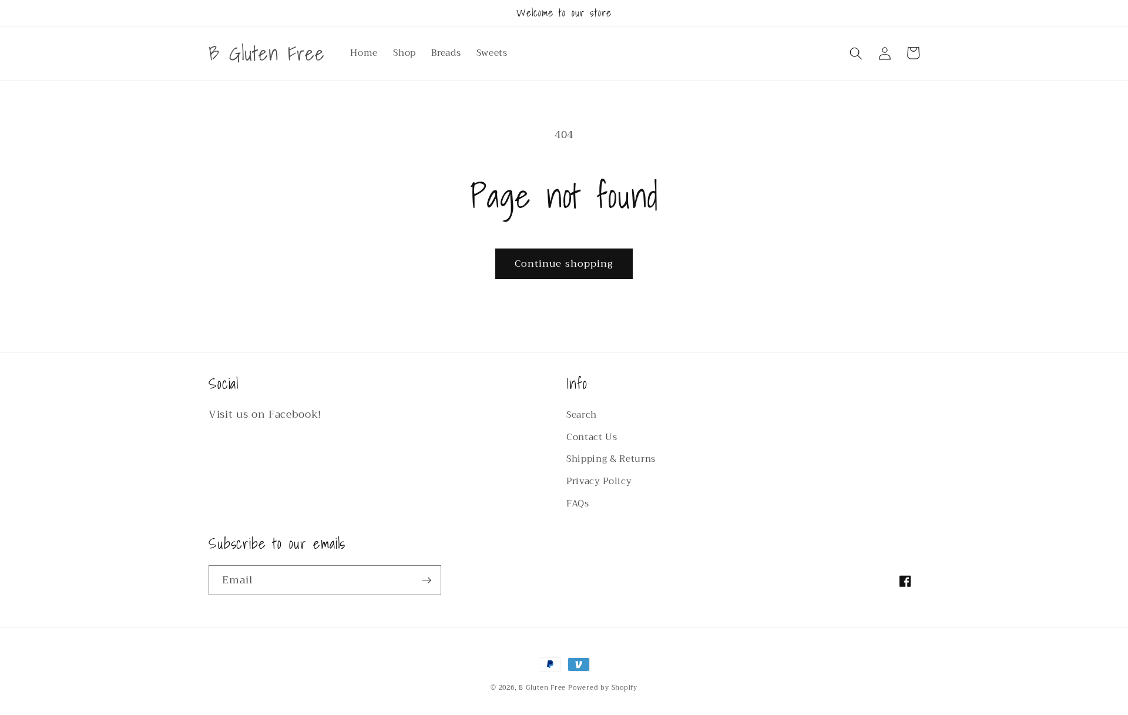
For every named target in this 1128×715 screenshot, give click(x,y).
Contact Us (591, 437)
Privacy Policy (599, 481)
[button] (856, 53)
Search (581, 414)
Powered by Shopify (602, 687)
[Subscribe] (426, 580)
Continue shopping (564, 263)
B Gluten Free (542, 687)
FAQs (577, 503)
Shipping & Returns (611, 458)
